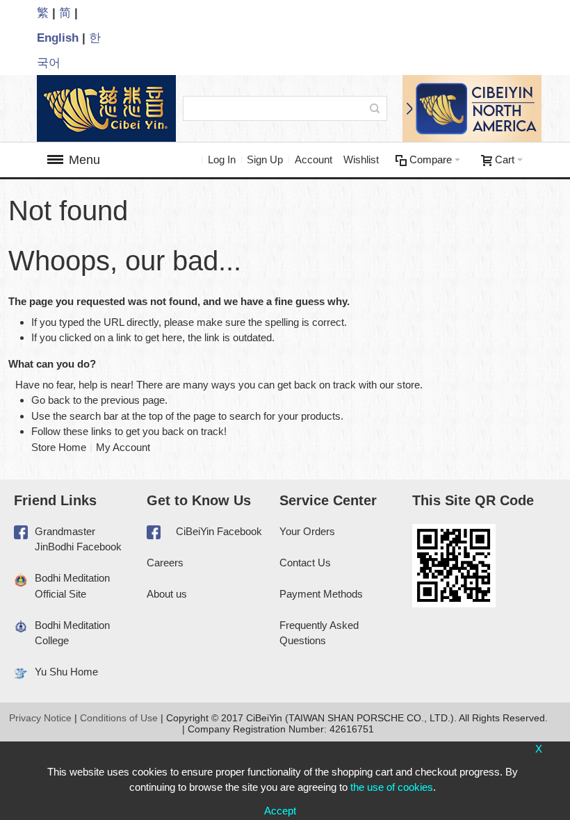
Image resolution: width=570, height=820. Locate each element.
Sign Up (265, 159)
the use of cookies (391, 787)
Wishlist (361, 159)
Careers (165, 562)
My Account (123, 447)
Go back (50, 400)
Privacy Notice (40, 717)
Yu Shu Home (66, 672)
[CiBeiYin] (102, 108)
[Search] (374, 108)
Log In (222, 159)
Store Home (58, 447)
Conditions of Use (119, 717)
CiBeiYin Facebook (219, 531)
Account (313, 159)
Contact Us (305, 562)
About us (167, 594)
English (58, 37)
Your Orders (307, 531)
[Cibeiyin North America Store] (467, 108)
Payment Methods (321, 594)
